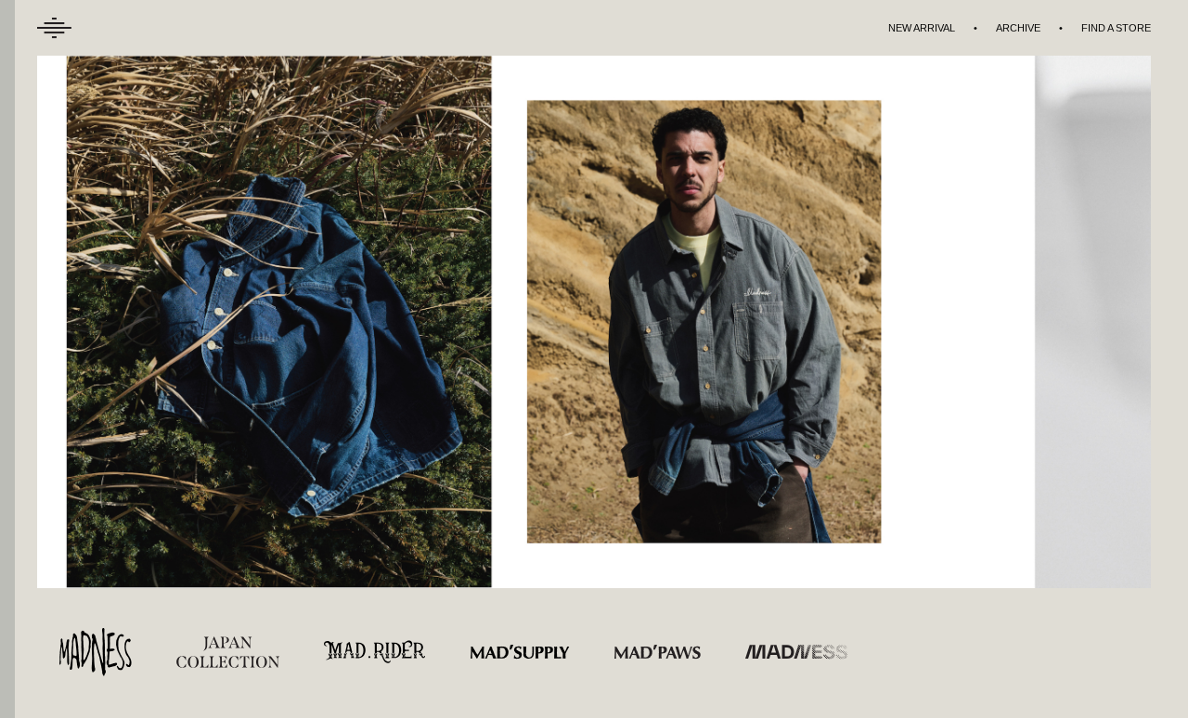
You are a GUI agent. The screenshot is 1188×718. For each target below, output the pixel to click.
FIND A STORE (1116, 27)
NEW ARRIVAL (921, 27)
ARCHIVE (1018, 27)
